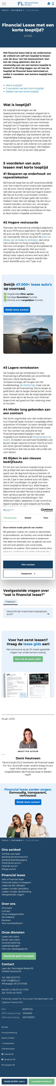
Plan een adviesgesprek (15, 949)
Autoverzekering (11, 942)
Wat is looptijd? (14, 85)
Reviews (6, 920)
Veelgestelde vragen (13, 894)
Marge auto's (9, 869)
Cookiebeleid (8, 1043)
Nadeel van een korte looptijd (22, 91)
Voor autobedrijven (12, 923)
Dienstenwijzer (8, 1049)
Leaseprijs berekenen (42, 1081)
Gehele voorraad (11, 854)
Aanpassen (26, 573)
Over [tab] (46, 518)
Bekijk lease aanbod (16, 309)
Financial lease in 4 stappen (16, 882)
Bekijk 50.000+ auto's (14, 1081)
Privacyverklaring (9, 1032)
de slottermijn (27, 385)
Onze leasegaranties (13, 914)
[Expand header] (4, 3)
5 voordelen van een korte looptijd (25, 88)
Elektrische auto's (11, 863)
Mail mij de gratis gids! (28, 659)
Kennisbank (8, 917)
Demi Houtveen (28, 758)
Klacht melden (8, 1038)
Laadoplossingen (11, 945)
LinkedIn (7, 1054)
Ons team (7, 908)
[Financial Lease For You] (28, 3)
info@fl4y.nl (13, 980)
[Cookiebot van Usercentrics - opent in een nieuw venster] (41, 510)
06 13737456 (20, 983)
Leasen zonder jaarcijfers (15, 888)
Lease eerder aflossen (13, 885)
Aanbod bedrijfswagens (14, 860)
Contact (6, 911)
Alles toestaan (28, 564)
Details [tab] (28, 518)
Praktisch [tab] (10, 601)
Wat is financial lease (13, 879)
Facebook (8, 1059)
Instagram (8, 1065)
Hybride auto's (9, 866)
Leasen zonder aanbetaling (16, 891)
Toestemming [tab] (10, 518)
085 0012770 (13, 977)
